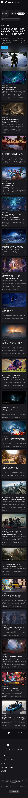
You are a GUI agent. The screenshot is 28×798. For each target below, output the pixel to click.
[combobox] (11, 20)
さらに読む (4, 47)
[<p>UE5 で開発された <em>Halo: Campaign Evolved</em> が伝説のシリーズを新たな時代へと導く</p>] (14, 46)
